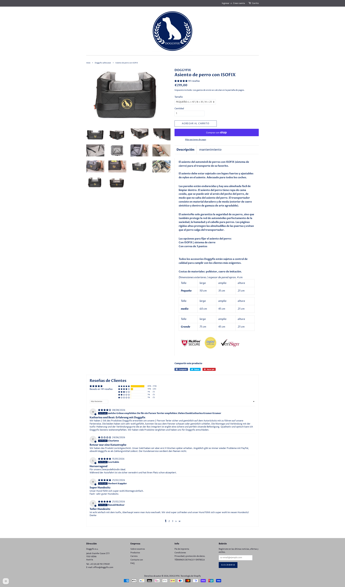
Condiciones (180, 553)
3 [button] (172, 521)
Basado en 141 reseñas (101, 389)
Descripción (185, 150)
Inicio (88, 63)
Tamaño (179, 96)
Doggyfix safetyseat (103, 63)
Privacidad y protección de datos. (190, 556)
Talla (183, 283)
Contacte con (136, 560)
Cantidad (179, 108)
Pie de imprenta (182, 549)
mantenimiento (210, 150)
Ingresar (225, 3)
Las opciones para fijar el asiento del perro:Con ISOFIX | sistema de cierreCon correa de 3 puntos (205, 242)
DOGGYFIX (174, 576)
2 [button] (169, 521)
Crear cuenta (239, 3)
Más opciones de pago (195, 139)
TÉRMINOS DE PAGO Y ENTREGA (190, 560)
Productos (135, 553)
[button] (181, 81)
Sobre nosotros (137, 549)
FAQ (132, 563)
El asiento (185, 214)
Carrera (133, 556)
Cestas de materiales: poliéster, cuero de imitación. (210, 271)
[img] (105, 410)
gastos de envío (203, 90)
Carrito (255, 3)
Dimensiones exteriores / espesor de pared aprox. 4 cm (211, 277)
